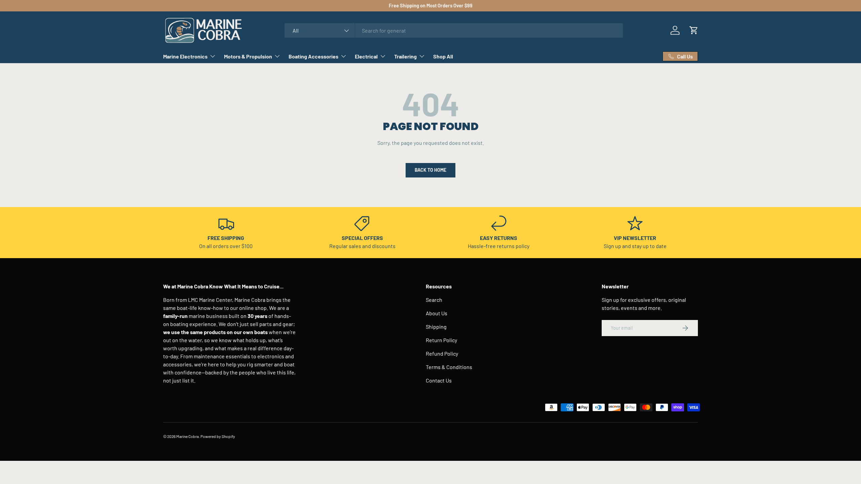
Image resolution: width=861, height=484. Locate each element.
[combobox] (454, 30)
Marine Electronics (185, 56)
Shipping (436, 326)
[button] (693, 30)
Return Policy (441, 340)
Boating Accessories (313, 56)
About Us (436, 313)
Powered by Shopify (217, 436)
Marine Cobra (187, 436)
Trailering (405, 56)
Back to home (430, 170)
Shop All (443, 56)
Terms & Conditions (449, 367)
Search (434, 299)
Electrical (366, 56)
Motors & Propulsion (248, 56)
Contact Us (439, 380)
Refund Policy (442, 353)
